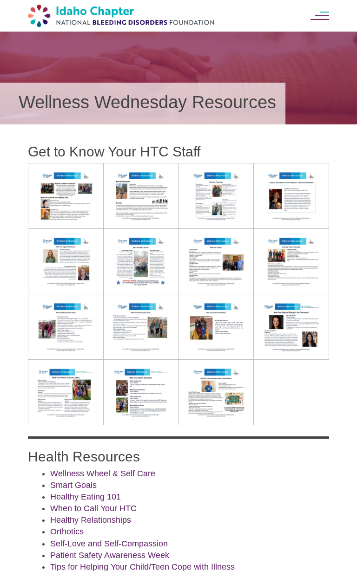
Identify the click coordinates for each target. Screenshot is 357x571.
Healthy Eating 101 (85, 496)
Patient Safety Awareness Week (109, 555)
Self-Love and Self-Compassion (109, 543)
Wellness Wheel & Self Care (102, 473)
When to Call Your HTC (93, 508)
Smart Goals (73, 485)
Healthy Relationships (90, 520)
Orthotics (67, 531)
